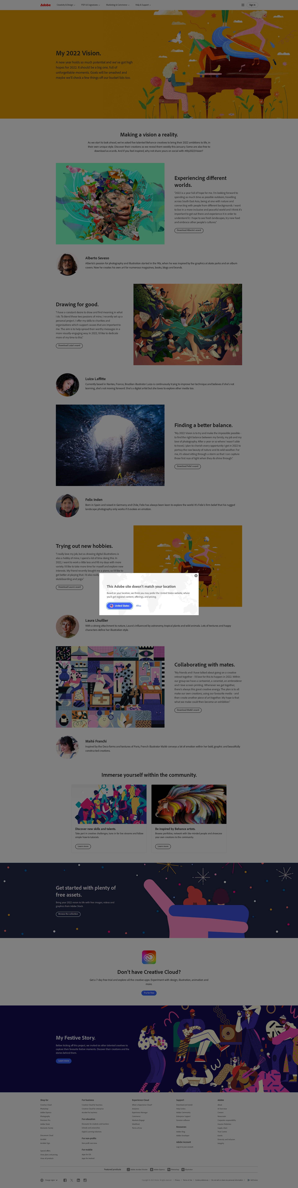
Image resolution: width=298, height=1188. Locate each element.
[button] (196, 575)
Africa (138, 605)
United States (122, 605)
